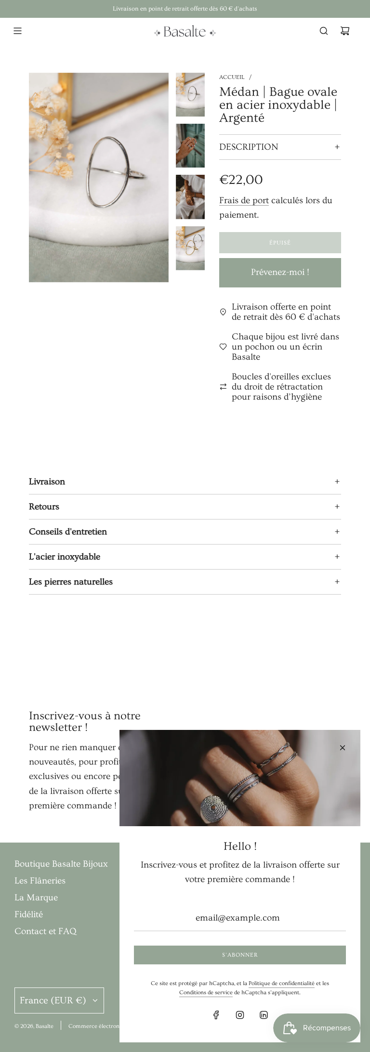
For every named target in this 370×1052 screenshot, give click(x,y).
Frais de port (244, 200)
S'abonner (240, 955)
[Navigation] (17, 30)
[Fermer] (342, 747)
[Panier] (345, 30)
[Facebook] (216, 1015)
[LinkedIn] (263, 1015)
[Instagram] (240, 1015)
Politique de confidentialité (282, 983)
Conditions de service (206, 992)
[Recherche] (323, 30)
